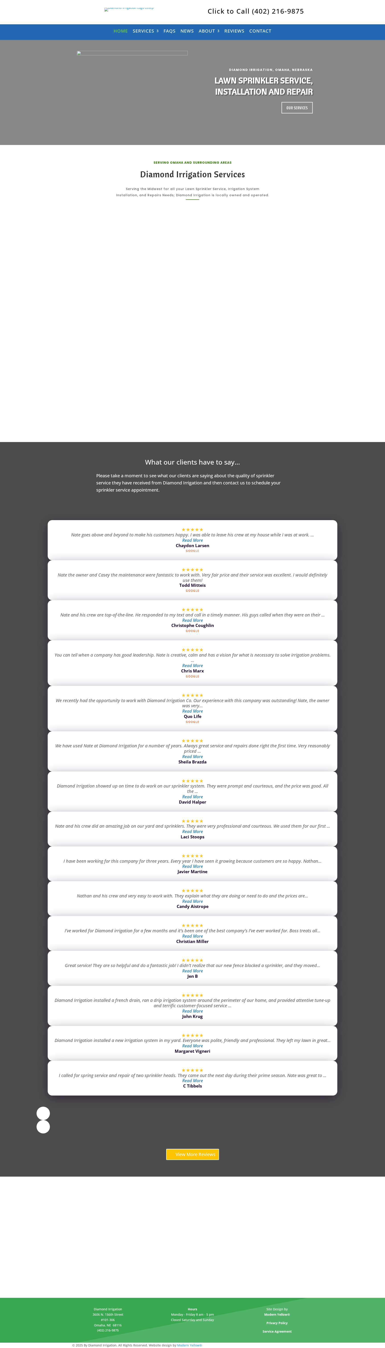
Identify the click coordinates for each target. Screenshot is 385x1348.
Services (143, 31)
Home (121, 31)
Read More (192, 540)
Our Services (297, 107)
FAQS (170, 31)
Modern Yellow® (189, 1345)
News (187, 31)
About (207, 31)
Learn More (135, 266)
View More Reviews (195, 1154)
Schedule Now (135, 283)
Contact (260, 31)
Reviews (234, 31)
